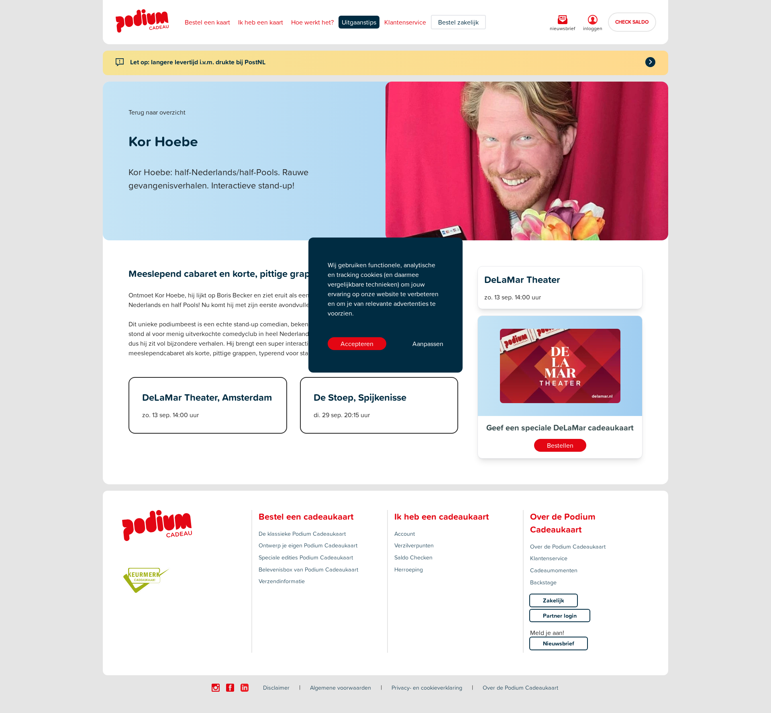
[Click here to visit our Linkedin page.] (245, 688)
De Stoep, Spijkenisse (360, 397)
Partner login (560, 615)
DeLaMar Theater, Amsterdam (207, 397)
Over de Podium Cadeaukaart (568, 546)
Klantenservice (405, 22)
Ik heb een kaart (260, 22)
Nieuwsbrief (558, 643)
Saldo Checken (413, 557)
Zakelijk (553, 600)
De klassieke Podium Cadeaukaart (302, 533)
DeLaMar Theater (522, 279)
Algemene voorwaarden (340, 687)
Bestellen (560, 445)
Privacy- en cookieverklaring (427, 687)
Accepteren (357, 343)
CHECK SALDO (632, 21)
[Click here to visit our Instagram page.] (216, 688)
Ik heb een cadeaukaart (441, 516)
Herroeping (408, 569)
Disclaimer (276, 687)
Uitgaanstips (359, 22)
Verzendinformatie (282, 581)
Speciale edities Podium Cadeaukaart (306, 557)
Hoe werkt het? (312, 22)
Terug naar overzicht (157, 112)
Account (404, 533)
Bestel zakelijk (458, 22)
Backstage (543, 582)
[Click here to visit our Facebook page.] (230, 688)
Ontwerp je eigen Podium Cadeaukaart (308, 545)
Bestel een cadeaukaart (306, 516)
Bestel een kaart (207, 22)
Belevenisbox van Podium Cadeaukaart (308, 569)
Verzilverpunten (414, 545)
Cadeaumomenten (553, 570)
